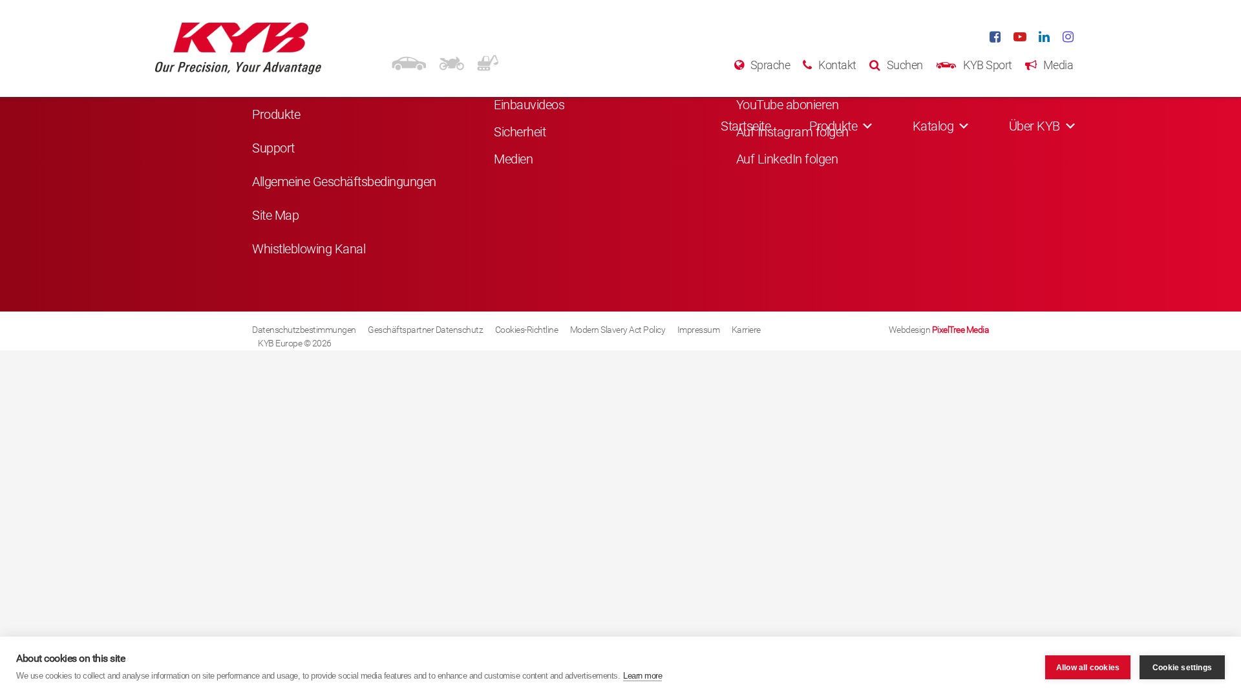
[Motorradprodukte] (451, 61)
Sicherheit (520, 132)
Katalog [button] (933, 126)
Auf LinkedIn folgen (787, 159)
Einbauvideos (529, 104)
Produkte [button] (833, 126)
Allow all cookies (1087, 667)
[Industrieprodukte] (488, 61)
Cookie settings (1182, 667)
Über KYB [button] (1034, 126)
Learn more (642, 676)
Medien (513, 159)
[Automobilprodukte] (408, 61)
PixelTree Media (961, 329)
